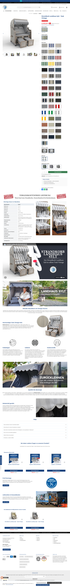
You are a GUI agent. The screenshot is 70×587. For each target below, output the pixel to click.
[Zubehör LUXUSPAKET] (56, 458)
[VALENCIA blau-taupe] (45, 143)
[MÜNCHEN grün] (58, 94)
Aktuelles (21, 538)
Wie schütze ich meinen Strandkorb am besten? (12, 427)
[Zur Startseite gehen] (5, 7)
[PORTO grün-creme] (51, 119)
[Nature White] (45, 38)
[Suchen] (39, 7)
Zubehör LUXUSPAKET (56, 464)
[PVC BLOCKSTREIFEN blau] (45, 113)
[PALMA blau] (45, 106)
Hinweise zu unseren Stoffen (9, 437)
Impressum (55, 537)
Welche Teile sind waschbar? (9, 435)
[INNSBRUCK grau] (58, 76)
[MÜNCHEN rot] (51, 94)
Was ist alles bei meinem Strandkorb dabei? (11, 424)
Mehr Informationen (9, 584)
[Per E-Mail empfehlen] (47, 189)
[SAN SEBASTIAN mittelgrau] (58, 131)
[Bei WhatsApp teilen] (44, 189)
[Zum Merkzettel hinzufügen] (22, 462)
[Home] (3, 11)
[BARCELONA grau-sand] (58, 45)
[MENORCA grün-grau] (45, 94)
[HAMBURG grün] (45, 64)
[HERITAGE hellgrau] (58, 70)
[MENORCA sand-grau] (51, 88)
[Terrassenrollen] (45, 159)
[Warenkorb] (66, 7)
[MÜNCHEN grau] (51, 100)
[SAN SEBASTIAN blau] (51, 137)
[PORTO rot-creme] (45, 125)
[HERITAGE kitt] (45, 76)
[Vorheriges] (3, 33)
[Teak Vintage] (45, 30)
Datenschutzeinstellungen (41, 582)
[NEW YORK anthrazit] (58, 100)
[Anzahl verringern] (42, 172)
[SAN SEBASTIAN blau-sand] (45, 137)
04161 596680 (64, 4)
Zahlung (38, 540)
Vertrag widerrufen (6, 549)
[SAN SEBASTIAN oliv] (58, 137)
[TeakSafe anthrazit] (51, 167)
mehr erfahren (5, 485)
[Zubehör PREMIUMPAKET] (35, 458)
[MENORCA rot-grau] (45, 88)
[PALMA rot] (51, 106)
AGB (54, 538)
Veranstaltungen (23, 540)
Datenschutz (55, 540)
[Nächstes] (39, 33)
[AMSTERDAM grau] (45, 45)
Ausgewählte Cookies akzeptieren (43, 584)
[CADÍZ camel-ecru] (51, 52)
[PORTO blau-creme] (58, 119)
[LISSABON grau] (51, 76)
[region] (21, 35)
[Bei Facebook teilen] (42, 189)
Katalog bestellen (0, 460)
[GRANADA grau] (45, 58)
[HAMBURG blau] (51, 58)
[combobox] (27, 7)
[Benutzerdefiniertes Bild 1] (44, 559)
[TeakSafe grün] (45, 167)
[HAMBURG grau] (58, 64)
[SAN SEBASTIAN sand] (51, 131)
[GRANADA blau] (58, 52)
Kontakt (38, 537)
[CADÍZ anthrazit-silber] (45, 52)
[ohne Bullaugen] (51, 151)
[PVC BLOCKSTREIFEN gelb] (45, 119)
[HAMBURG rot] (58, 58)
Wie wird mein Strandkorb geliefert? (10, 432)
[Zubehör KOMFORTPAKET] (14, 458)
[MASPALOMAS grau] (51, 82)
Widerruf (54, 541)
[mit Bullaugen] (45, 151)
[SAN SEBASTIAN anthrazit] (58, 125)
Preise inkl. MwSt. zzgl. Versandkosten (48, 24)
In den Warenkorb (57, 172)
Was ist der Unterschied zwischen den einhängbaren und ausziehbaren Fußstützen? (19, 429)
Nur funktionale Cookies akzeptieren (54, 582)
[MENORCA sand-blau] (58, 88)
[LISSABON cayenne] (45, 82)
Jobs (21, 537)
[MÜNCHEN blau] (45, 100)
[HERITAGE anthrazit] (45, 70)
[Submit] (44, 576)
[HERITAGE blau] (51, 70)
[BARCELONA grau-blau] (51, 45)
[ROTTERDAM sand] (51, 125)
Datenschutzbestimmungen (24, 580)
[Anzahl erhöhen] (47, 172)
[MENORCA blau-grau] (58, 82)
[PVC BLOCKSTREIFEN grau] (58, 113)
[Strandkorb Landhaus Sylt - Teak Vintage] (21, 33)
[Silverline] (58, 167)
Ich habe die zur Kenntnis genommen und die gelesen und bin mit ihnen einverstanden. (35, 580)
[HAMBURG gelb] (51, 64)
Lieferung (38, 538)
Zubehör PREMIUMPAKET (35, 464)
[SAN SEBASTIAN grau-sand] (45, 131)
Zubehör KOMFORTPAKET (13, 464)
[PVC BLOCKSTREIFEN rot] (58, 106)
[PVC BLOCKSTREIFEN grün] (51, 113)
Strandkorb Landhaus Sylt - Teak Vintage (14, 521)
